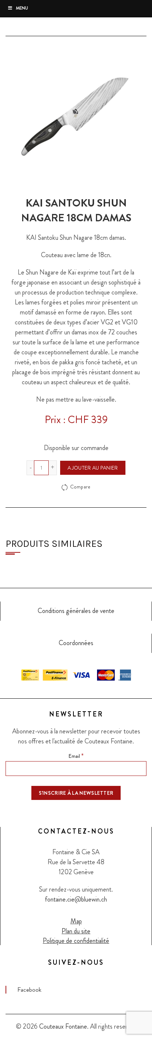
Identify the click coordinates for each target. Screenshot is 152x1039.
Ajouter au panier (93, 467)
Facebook (29, 989)
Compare (80, 487)
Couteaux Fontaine (63, 1026)
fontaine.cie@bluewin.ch (76, 899)
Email (76, 755)
